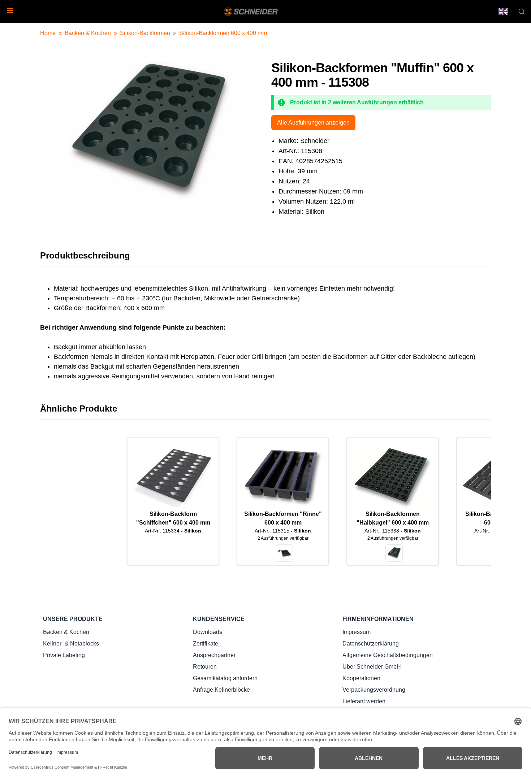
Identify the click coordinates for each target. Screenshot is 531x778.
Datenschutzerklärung (370, 643)
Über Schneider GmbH (371, 667)
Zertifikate (205, 643)
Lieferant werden (363, 701)
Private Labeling (64, 655)
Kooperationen (361, 678)
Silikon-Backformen (145, 33)
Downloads (207, 632)
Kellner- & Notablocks (71, 643)
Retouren (205, 667)
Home (48, 33)
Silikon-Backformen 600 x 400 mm (223, 33)
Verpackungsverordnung (373, 690)
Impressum (356, 632)
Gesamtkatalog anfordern (225, 678)
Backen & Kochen (88, 33)
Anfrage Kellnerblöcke (221, 690)
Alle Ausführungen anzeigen (313, 122)
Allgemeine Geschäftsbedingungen (387, 655)
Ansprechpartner (214, 655)
